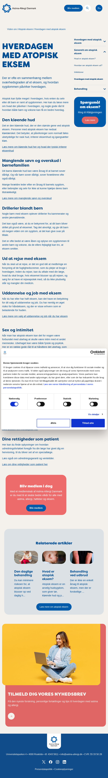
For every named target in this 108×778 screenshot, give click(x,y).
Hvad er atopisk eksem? (85, 59)
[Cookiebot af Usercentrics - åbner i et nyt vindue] (92, 352)
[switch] (41, 404)
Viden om (12, 29)
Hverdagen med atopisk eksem (50, 29)
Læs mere (90, 120)
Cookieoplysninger (63, 769)
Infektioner (79, 72)
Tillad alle (88, 423)
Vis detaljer (93, 414)
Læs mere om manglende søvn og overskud (27, 198)
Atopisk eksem (25, 29)
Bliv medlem (73, 8)
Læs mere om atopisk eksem (54, 607)
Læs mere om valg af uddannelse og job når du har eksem (35, 316)
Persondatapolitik (43, 769)
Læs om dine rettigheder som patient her (25, 464)
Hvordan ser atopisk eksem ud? (88, 65)
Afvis (53, 423)
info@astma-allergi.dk (71, 754)
